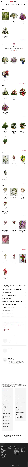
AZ (8, 463)
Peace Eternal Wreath (23, 197)
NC (7, 464)
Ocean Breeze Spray (5, 179)
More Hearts (24, 249)
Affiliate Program (16, 451)
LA (19, 463)
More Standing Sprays (22, 183)
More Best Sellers (23, 39)
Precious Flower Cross (5, 277)
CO (10, 463)
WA (12, 465)
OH (14, 464)
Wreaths (2, 451)
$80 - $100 (9, 447)
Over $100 (9, 448)
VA (10, 465)
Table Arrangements (4, 447)
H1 (18, 465)
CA (9, 463)
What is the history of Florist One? (7, 313)
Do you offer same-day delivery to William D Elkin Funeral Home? (12, 289)
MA (20, 463)
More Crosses (24, 281)
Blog (16, 465)
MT (6, 464)
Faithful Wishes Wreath (14, 197)
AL (6, 463)
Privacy (15, 449)
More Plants (24, 150)
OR (17, 464)
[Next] (25, 44)
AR (7, 463)
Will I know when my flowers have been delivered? (9, 295)
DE (12, 463)
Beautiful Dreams (14, 21)
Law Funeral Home (21, 327)
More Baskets (24, 116)
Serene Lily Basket (5, 36)
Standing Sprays (3, 450)
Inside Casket (3, 455)
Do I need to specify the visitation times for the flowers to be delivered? (13, 301)
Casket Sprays (3, 456)
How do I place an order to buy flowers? (8, 307)
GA (14, 463)
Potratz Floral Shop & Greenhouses (7, 390)
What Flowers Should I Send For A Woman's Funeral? (21, 439)
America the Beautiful (5, 79)
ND (8, 464)
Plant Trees (5, 21)
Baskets (2, 448)
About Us (15, 446)
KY (18, 463)
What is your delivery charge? (6, 298)
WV (14, 465)
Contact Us (15, 447)
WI (13, 465)
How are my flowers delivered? (7, 292)
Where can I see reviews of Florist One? (8, 316)
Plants (2, 449)
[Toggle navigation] (1, 1)
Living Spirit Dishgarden (22, 131)
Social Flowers (16, 450)
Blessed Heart (14, 230)
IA (15, 463)
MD (21, 463)
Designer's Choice (3, 457)
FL (13, 463)
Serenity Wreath (5, 197)
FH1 (17, 465)
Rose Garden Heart (5, 230)
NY (13, 464)
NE (9, 464)
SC (19, 464)
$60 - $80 (9, 446)
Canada (22, 448)
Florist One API (16, 452)
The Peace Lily (5, 131)
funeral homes (15, 322)
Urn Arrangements (3, 454)
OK (16, 464)
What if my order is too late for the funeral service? (10, 304)
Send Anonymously (23, 446)
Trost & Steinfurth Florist (20, 389)
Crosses (2, 453)
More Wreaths (24, 215)
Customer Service (16, 448)
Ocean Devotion (22, 66)
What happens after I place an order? (7, 310)
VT (11, 465)
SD (20, 464)
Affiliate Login (16, 453)
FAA (15, 464)
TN (21, 464)
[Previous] (2, 44)
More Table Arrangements (22, 83)
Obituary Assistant (17, 454)
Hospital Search (23, 451)
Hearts (2, 452)
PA (18, 464)
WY (15, 465)
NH (10, 464)
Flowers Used (23, 447)
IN (17, 463)
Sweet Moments (14, 66)
